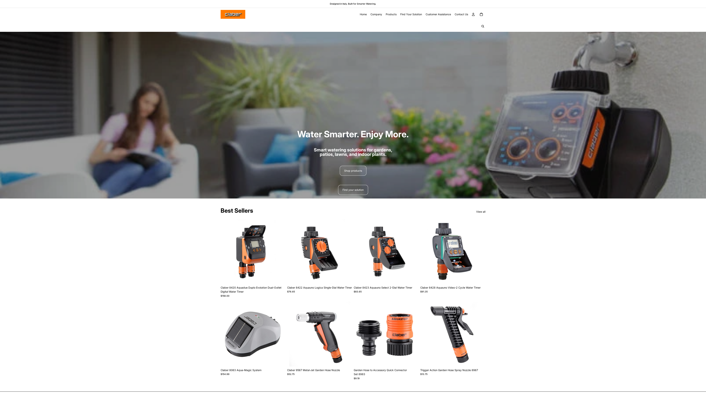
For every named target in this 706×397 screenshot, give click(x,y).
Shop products (353, 170)
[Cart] (481, 14)
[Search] (483, 26)
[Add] (280, 278)
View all (480, 211)
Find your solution (353, 189)
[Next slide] (479, 252)
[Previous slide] (425, 252)
